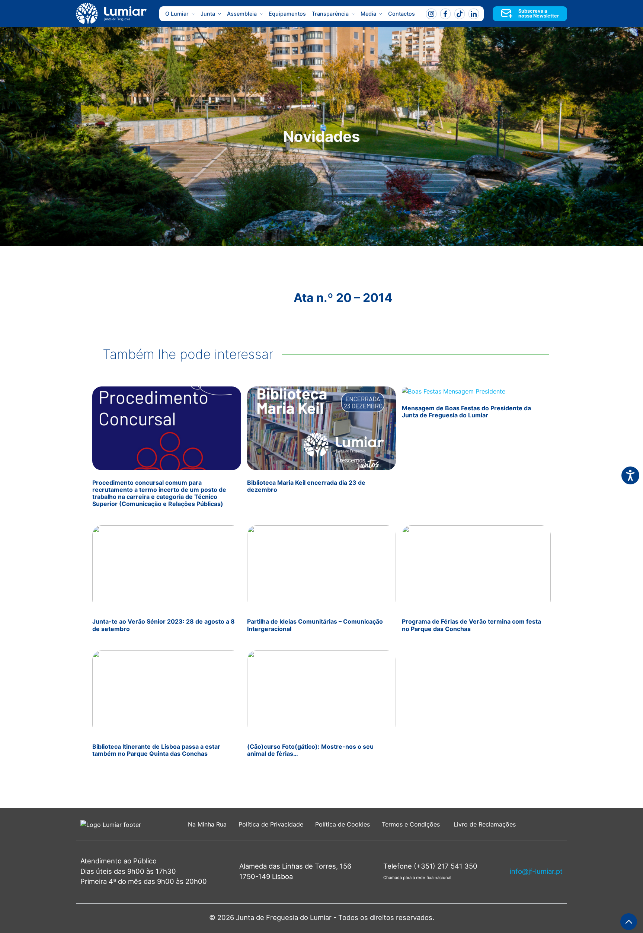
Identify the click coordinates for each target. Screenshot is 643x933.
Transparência (330, 13)
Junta (208, 13)
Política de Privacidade (271, 824)
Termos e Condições (412, 824)
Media (368, 13)
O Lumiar (177, 13)
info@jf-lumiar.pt (536, 871)
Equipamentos (287, 13)
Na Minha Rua (207, 824)
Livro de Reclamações (485, 824)
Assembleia (242, 13)
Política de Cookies (342, 824)
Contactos (401, 13)
